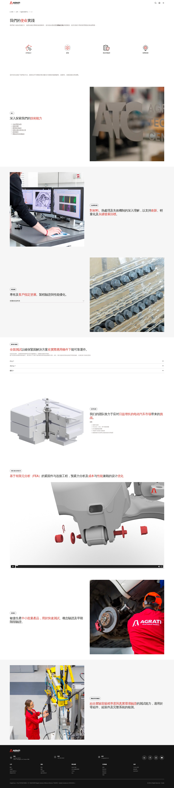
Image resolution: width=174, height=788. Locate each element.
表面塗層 (15, 126)
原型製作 (15, 132)
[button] (47, 300)
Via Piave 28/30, (17, 758)
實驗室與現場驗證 (18, 134)
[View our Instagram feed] (156, 757)
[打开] (163, 3)
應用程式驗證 (17, 128)
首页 (12, 12)
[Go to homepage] (15, 750)
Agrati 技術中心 (24, 12)
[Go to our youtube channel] (161, 757)
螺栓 (42, 767)
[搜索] (155, 3)
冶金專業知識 (17, 124)
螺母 (42, 769)
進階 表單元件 (44, 773)
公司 (17, 12)
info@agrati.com (105, 758)
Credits (162, 783)
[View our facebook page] (150, 757)
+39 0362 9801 (60, 758)
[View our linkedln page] (144, 757)
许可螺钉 (42, 771)
